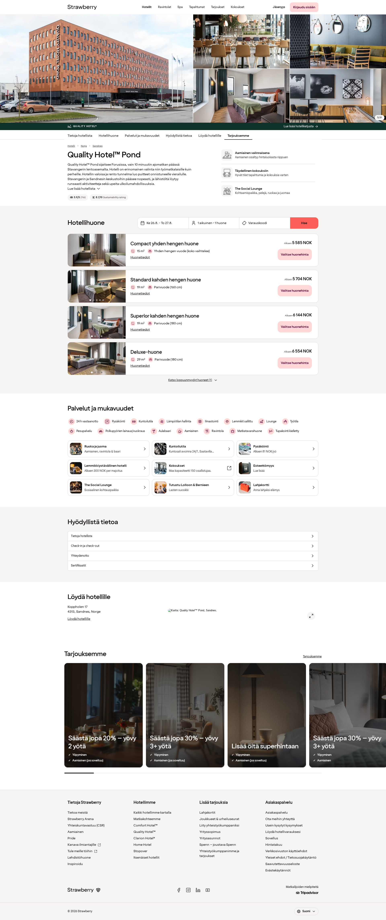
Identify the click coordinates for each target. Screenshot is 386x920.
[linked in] (198, 890)
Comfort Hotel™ (145, 825)
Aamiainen (76, 832)
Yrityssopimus (210, 832)
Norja (84, 146)
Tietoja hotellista (80, 135)
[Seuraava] (120, 250)
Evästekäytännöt (278, 870)
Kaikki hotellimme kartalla (152, 812)
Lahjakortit (207, 812)
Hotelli (71, 146)
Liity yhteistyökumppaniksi (219, 825)
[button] (97, 250)
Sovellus (271, 838)
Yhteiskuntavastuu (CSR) (86, 825)
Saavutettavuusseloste (282, 864)
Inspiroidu (75, 864)
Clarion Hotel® (144, 838)
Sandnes (98, 146)
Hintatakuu (273, 845)
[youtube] (207, 890)
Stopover (140, 851)
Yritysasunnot (209, 838)
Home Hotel (142, 845)
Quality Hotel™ (144, 832)
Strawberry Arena (81, 819)
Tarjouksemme (238, 135)
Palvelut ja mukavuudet (142, 135)
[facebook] (178, 890)
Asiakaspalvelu (276, 812)
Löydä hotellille (209, 135)
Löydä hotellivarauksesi (283, 832)
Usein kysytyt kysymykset (284, 825)
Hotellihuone (108, 135)
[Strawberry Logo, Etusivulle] (82, 7)
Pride (71, 838)
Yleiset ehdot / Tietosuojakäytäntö (290, 857)
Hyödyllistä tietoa (179, 135)
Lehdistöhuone (79, 857)
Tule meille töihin (80, 851)
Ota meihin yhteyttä (280, 819)
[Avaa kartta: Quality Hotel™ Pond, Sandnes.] (311, 616)
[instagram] (188, 890)
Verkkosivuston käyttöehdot (286, 851)
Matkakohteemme (146, 819)
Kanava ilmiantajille (82, 845)
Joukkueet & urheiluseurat (219, 819)
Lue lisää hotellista (81, 188)
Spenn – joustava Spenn (217, 845)
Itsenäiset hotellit (146, 857)
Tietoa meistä (78, 812)
